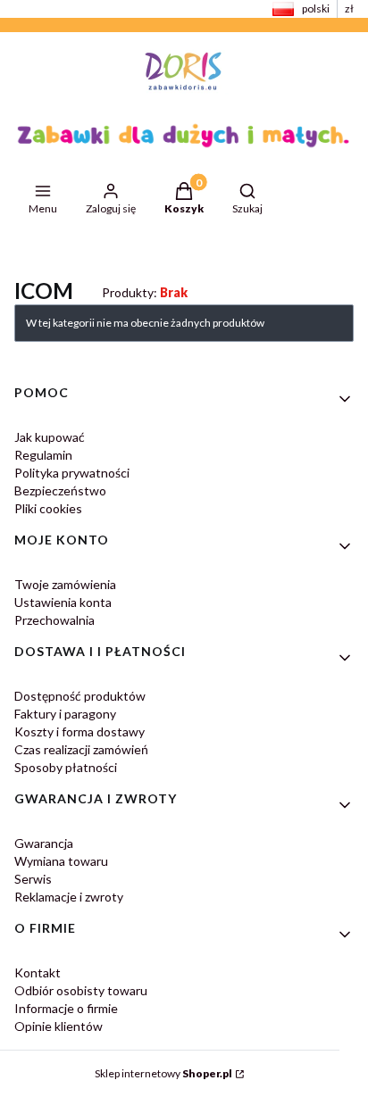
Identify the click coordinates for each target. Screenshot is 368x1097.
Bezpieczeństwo (60, 490)
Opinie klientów (58, 1026)
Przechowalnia (54, 619)
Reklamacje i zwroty (68, 896)
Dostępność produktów (80, 695)
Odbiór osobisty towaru (80, 990)
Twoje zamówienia (65, 584)
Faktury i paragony (65, 713)
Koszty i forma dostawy (79, 731)
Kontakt (37, 972)
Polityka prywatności (72, 472)
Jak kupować (49, 437)
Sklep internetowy (163, 1073)
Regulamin (43, 454)
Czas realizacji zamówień (81, 749)
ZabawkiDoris (74, 255)
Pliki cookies (48, 508)
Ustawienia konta (63, 602)
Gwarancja (43, 843)
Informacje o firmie (66, 1008)
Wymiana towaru (61, 860)
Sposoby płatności (65, 767)
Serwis (33, 878)
